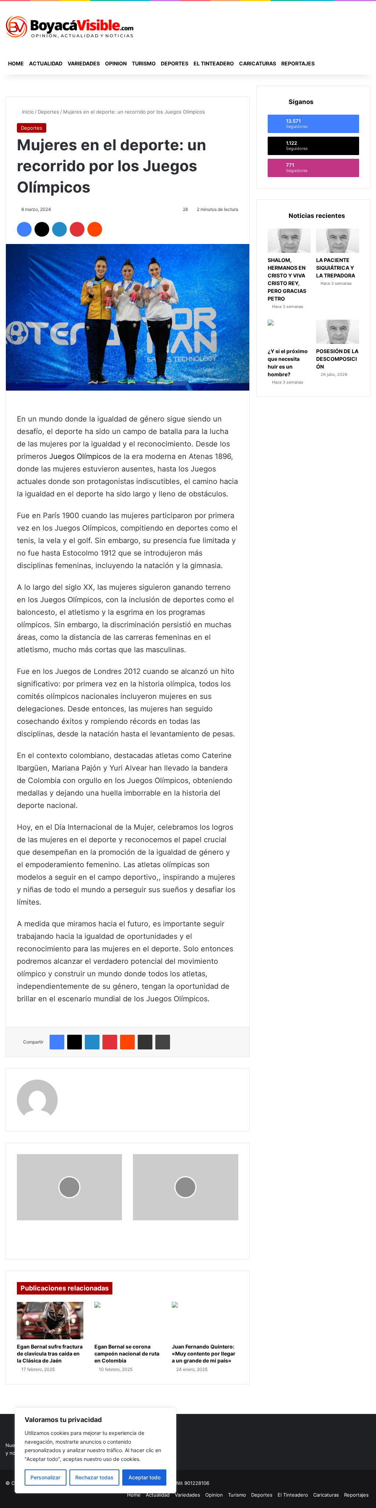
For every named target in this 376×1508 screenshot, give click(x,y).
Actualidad (45, 63)
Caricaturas (257, 63)
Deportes (174, 63)
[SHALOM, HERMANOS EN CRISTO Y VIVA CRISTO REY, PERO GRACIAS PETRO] (289, 241)
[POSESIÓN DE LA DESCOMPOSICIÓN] (337, 332)
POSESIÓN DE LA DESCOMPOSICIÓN (337, 359)
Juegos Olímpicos (81, 456)
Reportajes (298, 63)
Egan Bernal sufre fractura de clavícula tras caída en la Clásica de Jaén (50, 1353)
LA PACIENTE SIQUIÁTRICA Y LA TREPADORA (335, 268)
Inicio (27, 112)
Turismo (144, 63)
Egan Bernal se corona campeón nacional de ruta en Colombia (126, 1353)
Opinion (116, 63)
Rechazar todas (94, 1477)
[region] (95, 1450)
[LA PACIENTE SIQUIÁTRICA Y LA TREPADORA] (337, 241)
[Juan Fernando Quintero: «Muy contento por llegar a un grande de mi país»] (205, 1320)
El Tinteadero (214, 63)
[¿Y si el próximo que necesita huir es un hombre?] (289, 332)
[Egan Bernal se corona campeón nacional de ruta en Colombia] (127, 1320)
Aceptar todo (144, 1477)
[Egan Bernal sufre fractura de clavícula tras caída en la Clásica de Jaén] (50, 1320)
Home (16, 63)
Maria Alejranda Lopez (100, 1084)
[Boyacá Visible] (69, 27)
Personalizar (45, 1477)
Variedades (84, 63)
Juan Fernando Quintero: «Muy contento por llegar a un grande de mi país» (203, 1353)
